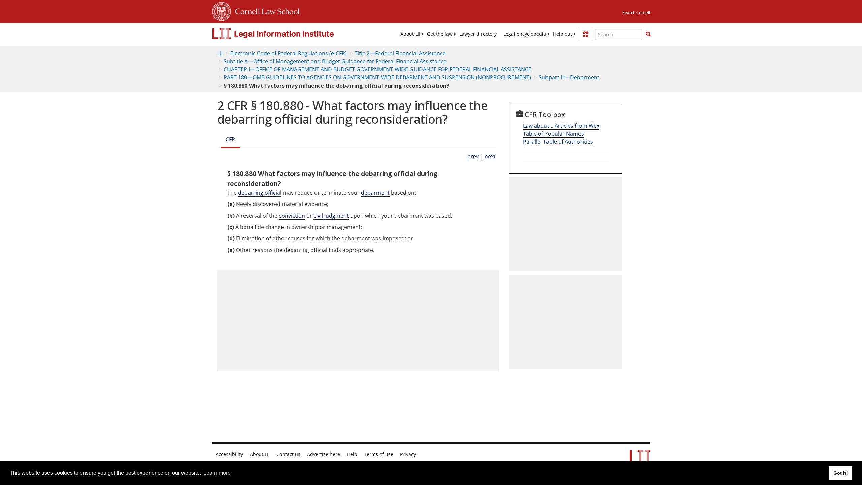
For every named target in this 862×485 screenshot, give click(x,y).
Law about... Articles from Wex (561, 125)
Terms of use (378, 454)
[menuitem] (410, 34)
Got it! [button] (840, 473)
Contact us (288, 454)
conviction (292, 215)
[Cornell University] (221, 10)
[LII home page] (640, 459)
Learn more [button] (217, 473)
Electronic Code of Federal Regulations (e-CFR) (288, 53)
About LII (410, 34)
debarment (375, 192)
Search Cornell (636, 12)
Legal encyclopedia (524, 34)
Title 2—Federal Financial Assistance (400, 53)
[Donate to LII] (585, 34)
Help (352, 454)
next (490, 156)
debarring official (259, 192)
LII (220, 53)
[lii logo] (287, 34)
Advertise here (323, 454)
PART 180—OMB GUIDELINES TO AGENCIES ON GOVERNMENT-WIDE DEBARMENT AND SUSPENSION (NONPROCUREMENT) (377, 77)
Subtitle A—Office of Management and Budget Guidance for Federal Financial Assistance (335, 61)
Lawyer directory (478, 34)
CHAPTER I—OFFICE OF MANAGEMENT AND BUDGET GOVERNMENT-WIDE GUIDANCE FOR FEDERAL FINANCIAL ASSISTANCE (377, 69)
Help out (562, 34)
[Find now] (648, 34)
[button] (648, 34)
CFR (230, 139)
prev (473, 156)
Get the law (440, 34)
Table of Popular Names (553, 133)
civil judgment (331, 215)
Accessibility (229, 454)
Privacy (408, 454)
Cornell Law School (265, 10)
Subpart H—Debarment (569, 77)
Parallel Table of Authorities (558, 142)
